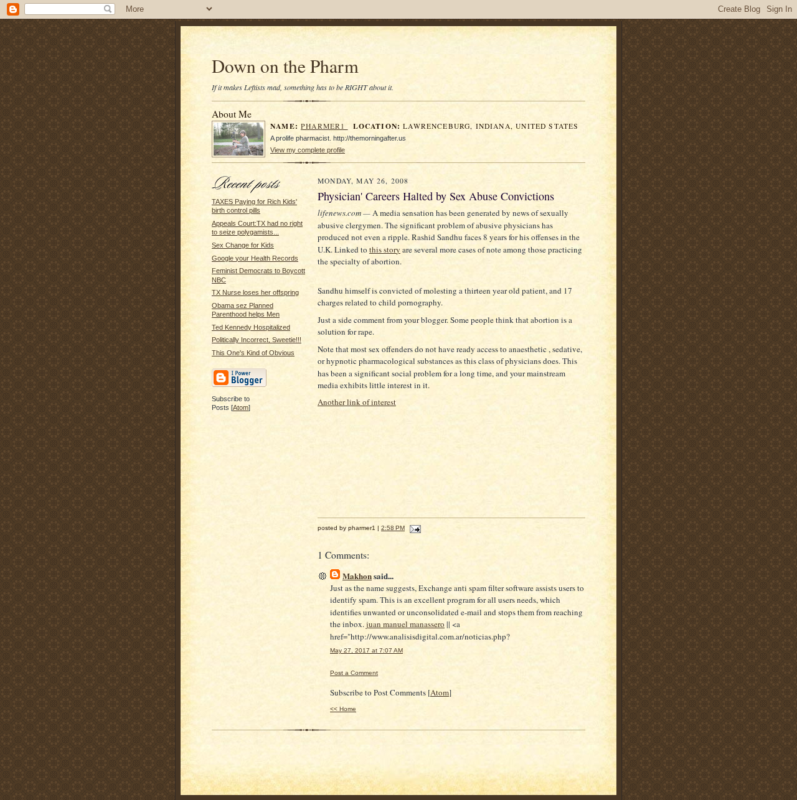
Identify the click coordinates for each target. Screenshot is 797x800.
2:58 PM (393, 527)
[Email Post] (414, 527)
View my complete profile (307, 150)
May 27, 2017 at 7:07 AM (366, 650)
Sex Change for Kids (243, 245)
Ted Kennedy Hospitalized (251, 327)
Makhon (357, 576)
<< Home (343, 708)
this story (384, 249)
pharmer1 (324, 126)
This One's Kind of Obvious (253, 352)
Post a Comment (354, 672)
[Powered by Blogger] (239, 385)
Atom (240, 407)
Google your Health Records (255, 258)
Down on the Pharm (285, 65)
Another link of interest (357, 401)
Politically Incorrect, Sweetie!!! (256, 339)
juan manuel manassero (405, 624)
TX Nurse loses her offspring (255, 292)
